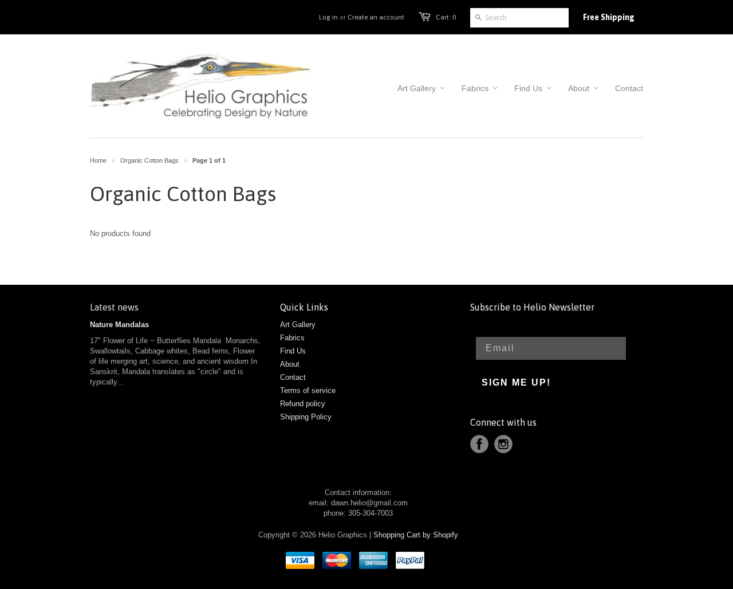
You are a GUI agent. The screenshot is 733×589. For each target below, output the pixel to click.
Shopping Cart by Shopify (415, 535)
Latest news (114, 307)
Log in (328, 17)
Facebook (479, 444)
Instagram (503, 444)
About (289, 364)
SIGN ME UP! (516, 382)
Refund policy (302, 403)
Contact (293, 377)
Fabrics (292, 337)
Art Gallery (298, 324)
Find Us (293, 351)
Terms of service (308, 390)
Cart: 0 (446, 17)
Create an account (376, 17)
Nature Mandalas (119, 324)
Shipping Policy (306, 417)
